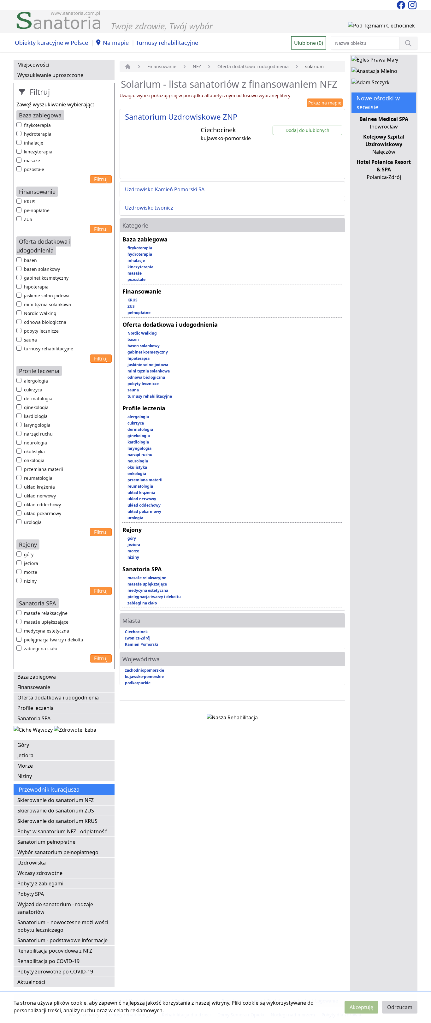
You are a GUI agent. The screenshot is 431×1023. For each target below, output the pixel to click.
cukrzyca (33, 390)
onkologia (34, 460)
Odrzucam (399, 1007)
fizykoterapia (37, 125)
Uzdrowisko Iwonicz (149, 207)
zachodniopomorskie (144, 670)
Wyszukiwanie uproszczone (50, 75)
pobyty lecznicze (41, 331)
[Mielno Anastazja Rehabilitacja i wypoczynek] (374, 72)
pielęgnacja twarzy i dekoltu (53, 640)
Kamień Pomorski (141, 644)
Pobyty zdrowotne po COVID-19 (55, 971)
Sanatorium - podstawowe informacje (62, 940)
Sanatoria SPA (33, 718)
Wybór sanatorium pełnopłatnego (57, 852)
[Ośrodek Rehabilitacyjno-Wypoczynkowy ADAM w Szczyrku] (370, 83)
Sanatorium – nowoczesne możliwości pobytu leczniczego (62, 926)
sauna (30, 340)
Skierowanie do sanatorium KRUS (57, 821)
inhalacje (33, 143)
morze (30, 572)
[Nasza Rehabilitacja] (232, 718)
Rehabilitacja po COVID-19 (48, 961)
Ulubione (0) (308, 42)
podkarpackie (138, 683)
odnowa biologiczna (45, 322)
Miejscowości (33, 64)
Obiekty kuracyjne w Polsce (51, 42)
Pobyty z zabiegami (40, 883)
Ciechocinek (136, 631)
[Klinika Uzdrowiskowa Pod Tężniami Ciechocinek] (381, 26)
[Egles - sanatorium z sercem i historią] (374, 60)
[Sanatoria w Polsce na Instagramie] (412, 4)
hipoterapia (36, 287)
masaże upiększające (46, 622)
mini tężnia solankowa (47, 304)
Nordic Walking (40, 313)
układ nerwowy (40, 496)
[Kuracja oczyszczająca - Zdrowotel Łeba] (75, 731)
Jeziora (25, 755)
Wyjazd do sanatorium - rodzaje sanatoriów (55, 908)
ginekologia (36, 407)
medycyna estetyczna (46, 631)
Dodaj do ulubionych (307, 130)
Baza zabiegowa (36, 676)
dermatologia (38, 398)
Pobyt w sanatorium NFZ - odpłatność (62, 831)
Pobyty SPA (30, 893)
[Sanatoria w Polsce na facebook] (401, 4)
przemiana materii (43, 469)
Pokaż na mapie (324, 103)
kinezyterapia (38, 152)
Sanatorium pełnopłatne (46, 841)
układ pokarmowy (42, 513)
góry (28, 554)
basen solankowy (42, 269)
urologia (33, 522)
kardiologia (36, 416)
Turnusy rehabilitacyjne (167, 42)
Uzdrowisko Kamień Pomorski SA (164, 189)
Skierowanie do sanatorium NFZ (55, 800)
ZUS (28, 219)
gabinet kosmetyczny (46, 278)
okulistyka (34, 452)
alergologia (36, 381)
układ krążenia (39, 487)
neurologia (35, 443)
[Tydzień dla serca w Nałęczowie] (34, 731)
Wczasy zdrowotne (39, 873)
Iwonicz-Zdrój (138, 638)
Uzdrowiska (31, 862)
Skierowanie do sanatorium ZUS (55, 810)
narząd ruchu (38, 434)
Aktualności (31, 981)
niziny (30, 581)
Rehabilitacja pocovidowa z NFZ (54, 950)
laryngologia (37, 425)
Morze (25, 765)
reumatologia (38, 478)
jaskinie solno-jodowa (46, 296)
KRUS (29, 202)
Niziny (24, 776)
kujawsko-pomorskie (144, 676)
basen (30, 260)
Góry (23, 744)
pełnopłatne (37, 210)
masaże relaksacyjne (46, 613)
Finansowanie (33, 687)
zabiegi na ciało (40, 648)
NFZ (197, 66)
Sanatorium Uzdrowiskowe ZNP (181, 116)
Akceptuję (361, 1007)
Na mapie (116, 42)
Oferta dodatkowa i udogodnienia (58, 697)
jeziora (31, 563)
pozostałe (34, 169)
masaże (32, 161)
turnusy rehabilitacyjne (48, 349)
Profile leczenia (35, 708)
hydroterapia (37, 134)
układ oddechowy (42, 505)
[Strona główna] (128, 66)
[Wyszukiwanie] (408, 43)
